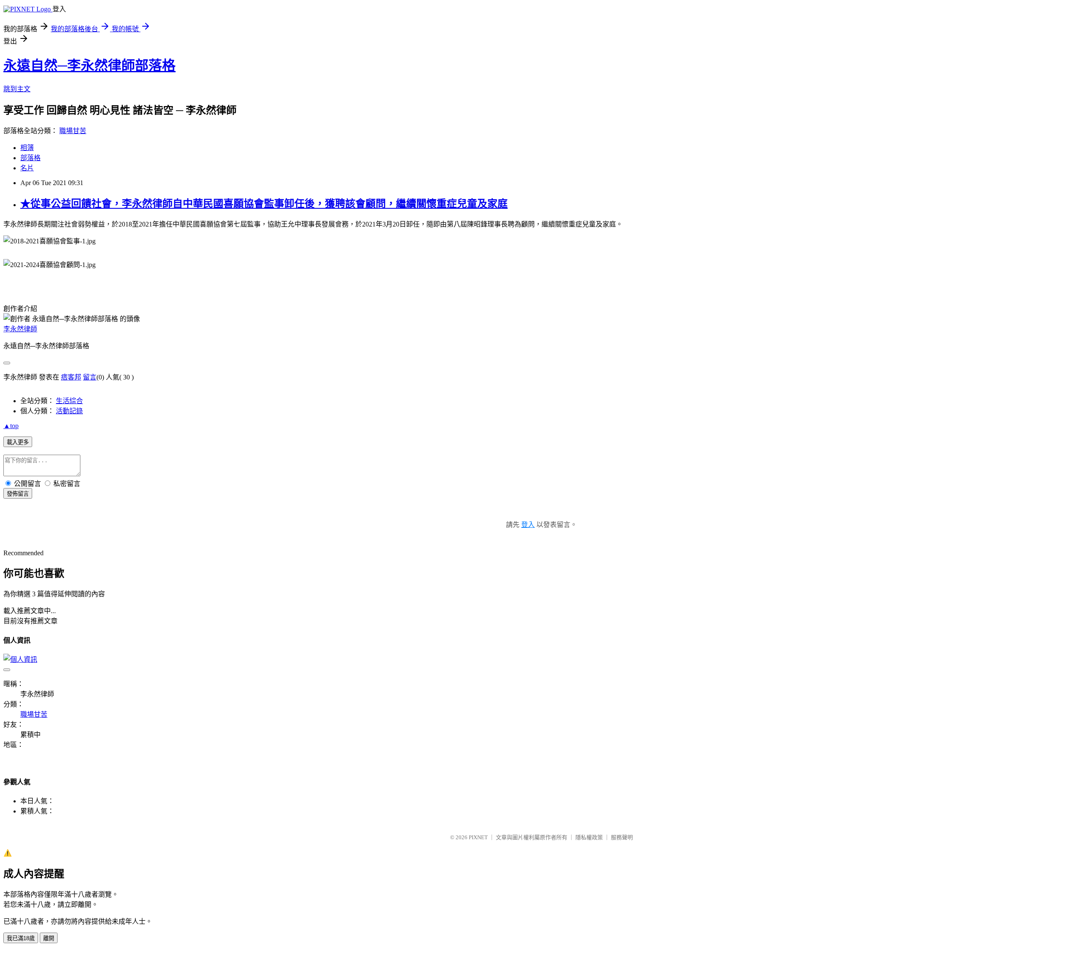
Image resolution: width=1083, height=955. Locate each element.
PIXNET (478, 837)
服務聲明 (622, 837)
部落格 (30, 157)
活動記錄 (69, 411)
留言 (89, 377)
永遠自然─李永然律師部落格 (89, 65)
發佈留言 (18, 494)
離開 (48, 938)
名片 (27, 168)
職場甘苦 (72, 130)
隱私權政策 (589, 837)
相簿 (27, 147)
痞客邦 (71, 377)
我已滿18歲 (21, 938)
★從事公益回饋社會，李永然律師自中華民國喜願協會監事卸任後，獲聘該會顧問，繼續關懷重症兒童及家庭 (264, 203)
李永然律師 (20, 329)
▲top (11, 425)
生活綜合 (69, 400)
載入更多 (18, 442)
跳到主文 (16, 89)
